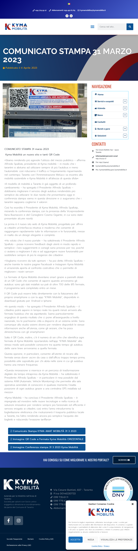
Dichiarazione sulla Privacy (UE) (19, 545)
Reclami (31, 539)
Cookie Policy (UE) (46, 539)
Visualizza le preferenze (116, 539)
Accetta (75, 539)
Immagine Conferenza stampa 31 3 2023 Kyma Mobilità (45, 447)
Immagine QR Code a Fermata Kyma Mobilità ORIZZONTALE (48, 439)
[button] (132, 504)
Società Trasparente (14, 539)
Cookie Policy (97, 546)
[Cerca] (130, 26)
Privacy (106, 546)
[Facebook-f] (66, 15)
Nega (91, 539)
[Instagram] (71, 15)
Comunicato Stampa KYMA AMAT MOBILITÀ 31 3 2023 (44, 431)
